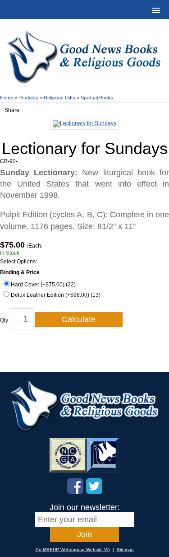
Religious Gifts (59, 97)
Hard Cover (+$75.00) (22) (43, 284)
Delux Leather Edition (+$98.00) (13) (55, 295)
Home (6, 97)
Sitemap (125, 549)
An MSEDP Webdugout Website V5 (73, 549)
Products (28, 97)
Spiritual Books (97, 97)
